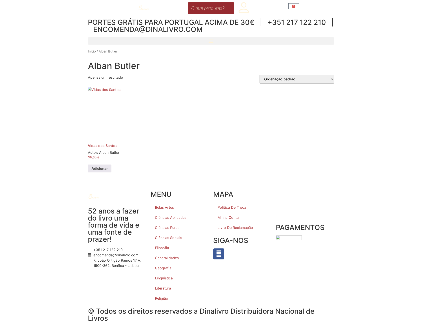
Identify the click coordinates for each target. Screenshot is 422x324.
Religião (161, 298)
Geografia (163, 268)
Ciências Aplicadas (170, 217)
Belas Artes (164, 207)
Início (92, 51)
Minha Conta (228, 217)
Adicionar (99, 168)
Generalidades (167, 258)
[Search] (229, 8)
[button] (211, 41)
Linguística (164, 278)
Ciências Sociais (168, 237)
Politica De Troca (232, 207)
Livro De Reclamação (235, 227)
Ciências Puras (167, 227)
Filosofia (162, 248)
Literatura (163, 288)
